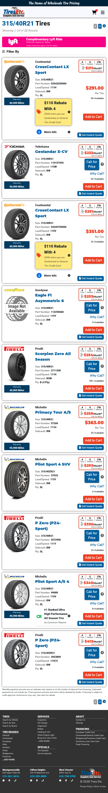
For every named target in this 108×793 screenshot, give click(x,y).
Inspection (42, 719)
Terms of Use (99, 786)
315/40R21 (18, 23)
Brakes (40, 728)
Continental (8, 738)
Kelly (5, 744)
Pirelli (5, 750)
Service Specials (44, 753)
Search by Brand (10, 725)
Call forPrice (91, 164)
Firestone (7, 756)
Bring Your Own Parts (47, 738)
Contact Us (80, 719)
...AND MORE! (44, 741)
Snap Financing (82, 744)
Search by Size (9, 722)
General (6, 735)
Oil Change (42, 722)
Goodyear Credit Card (85, 732)
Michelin (6, 747)
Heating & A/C (44, 731)
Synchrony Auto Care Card (87, 741)
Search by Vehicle (10, 719)
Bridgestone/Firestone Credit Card (90, 738)
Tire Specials (43, 750)
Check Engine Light (46, 735)
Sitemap (79, 722)
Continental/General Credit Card (90, 735)
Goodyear (7, 741)
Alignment (42, 725)
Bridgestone (8, 753)
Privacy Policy (86, 786)
